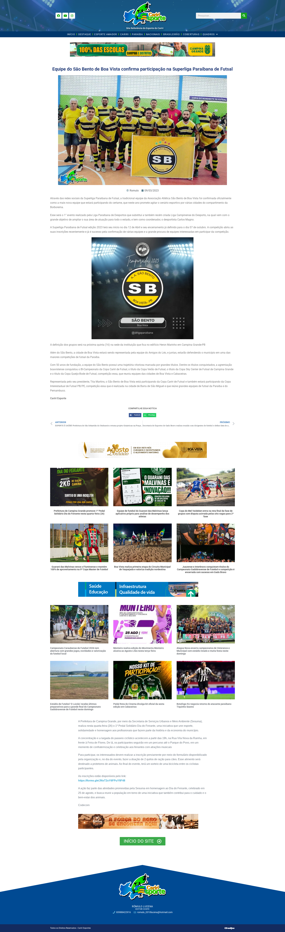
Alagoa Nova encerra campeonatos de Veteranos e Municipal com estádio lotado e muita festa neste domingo (203, 651)
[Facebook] (59, 16)
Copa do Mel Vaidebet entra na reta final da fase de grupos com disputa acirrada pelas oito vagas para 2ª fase (206, 514)
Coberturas (191, 34)
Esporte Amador (105, 34)
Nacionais (153, 34)
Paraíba (137, 34)
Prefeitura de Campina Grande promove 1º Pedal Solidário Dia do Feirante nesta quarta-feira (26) (79, 512)
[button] (135, 415)
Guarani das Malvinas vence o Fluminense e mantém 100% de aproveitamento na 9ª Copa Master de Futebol (79, 568)
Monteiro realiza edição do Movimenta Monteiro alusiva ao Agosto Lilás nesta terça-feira (138, 649)
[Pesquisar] (244, 16)
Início (71, 34)
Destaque (84, 34)
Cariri (124, 34)
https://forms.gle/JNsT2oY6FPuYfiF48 (101, 780)
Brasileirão (171, 34)
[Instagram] (72, 16)
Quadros (209, 34)
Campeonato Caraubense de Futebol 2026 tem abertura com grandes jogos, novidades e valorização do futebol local (78, 651)
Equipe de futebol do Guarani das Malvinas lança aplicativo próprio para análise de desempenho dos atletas (142, 514)
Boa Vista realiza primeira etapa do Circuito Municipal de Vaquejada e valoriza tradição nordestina (142, 568)
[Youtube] (65, 16)
